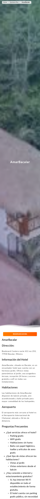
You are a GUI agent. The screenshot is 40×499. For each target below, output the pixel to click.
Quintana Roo (14, 2)
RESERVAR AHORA (20, 334)
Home (5, 2)
